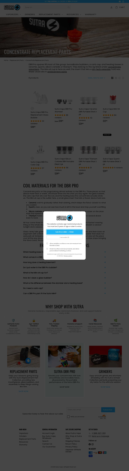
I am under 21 (64, 237)
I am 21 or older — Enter (64, 232)
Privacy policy (68, 256)
